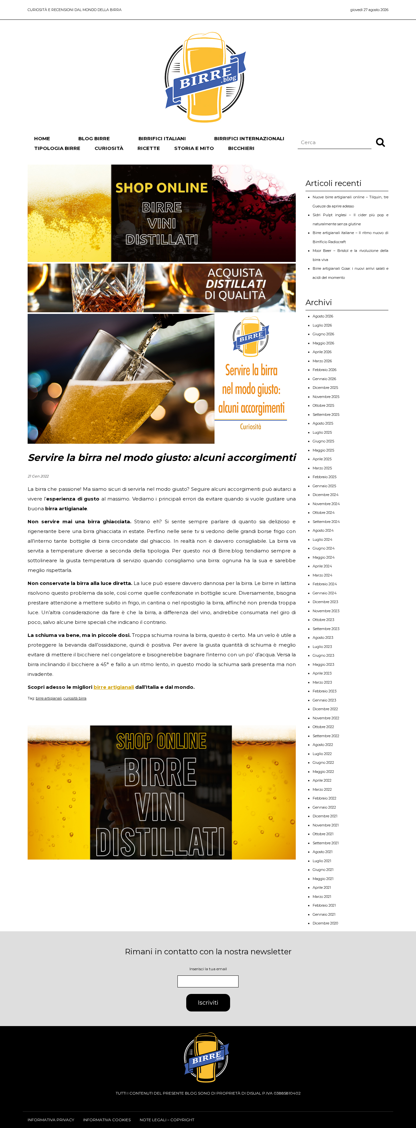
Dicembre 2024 (326, 494)
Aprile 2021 (322, 887)
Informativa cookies (107, 1119)
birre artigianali (114, 687)
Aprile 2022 (322, 780)
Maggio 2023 (323, 664)
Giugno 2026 (323, 334)
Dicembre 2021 (325, 816)
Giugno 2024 (324, 548)
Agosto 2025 (323, 423)
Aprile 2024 (322, 566)
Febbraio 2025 (324, 477)
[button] (380, 142)
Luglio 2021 (322, 861)
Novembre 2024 (326, 504)
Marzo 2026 (322, 361)
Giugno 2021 (323, 869)
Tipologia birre (57, 148)
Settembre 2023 (326, 628)
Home (42, 138)
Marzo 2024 (322, 575)
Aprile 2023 (322, 673)
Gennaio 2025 (324, 486)
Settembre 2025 (326, 414)
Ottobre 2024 (324, 512)
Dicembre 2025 (325, 387)
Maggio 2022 (323, 771)
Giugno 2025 (323, 441)
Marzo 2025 (322, 468)
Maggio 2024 (324, 557)
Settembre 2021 (326, 843)
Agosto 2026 (323, 316)
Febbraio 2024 (325, 584)
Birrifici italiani (162, 138)
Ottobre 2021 (323, 834)
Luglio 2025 (322, 432)
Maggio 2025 (323, 450)
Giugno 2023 (323, 655)
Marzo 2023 (322, 682)
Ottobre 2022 (323, 727)
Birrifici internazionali (249, 138)
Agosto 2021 (322, 851)
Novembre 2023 (326, 611)
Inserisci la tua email (208, 968)
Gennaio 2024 (325, 593)
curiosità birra (74, 698)
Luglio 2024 (322, 539)
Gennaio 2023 (324, 700)
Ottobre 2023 (323, 619)
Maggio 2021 (323, 878)
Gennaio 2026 (324, 379)
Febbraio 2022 (324, 798)
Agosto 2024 (323, 530)
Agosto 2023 (323, 637)
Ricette (148, 148)
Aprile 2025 (322, 459)
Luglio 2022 (322, 753)
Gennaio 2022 (324, 807)
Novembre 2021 (326, 825)
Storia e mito (194, 148)
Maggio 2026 (323, 343)
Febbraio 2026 (324, 369)
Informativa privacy (51, 1119)
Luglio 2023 (322, 646)
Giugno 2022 (323, 762)
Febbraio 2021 (324, 905)
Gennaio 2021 (324, 914)
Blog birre (94, 138)
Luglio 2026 (322, 325)
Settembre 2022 (326, 736)
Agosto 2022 (323, 744)
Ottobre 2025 (323, 405)
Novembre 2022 (326, 718)
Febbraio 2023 (324, 691)
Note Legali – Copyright (167, 1119)
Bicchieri (241, 148)
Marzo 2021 (322, 896)
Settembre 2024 (326, 521)
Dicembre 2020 (325, 923)
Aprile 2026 (322, 352)
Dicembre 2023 (325, 602)
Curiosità (109, 148)
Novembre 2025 (326, 396)
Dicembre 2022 (325, 709)
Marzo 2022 (322, 789)
